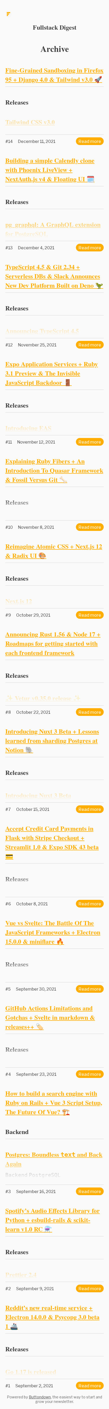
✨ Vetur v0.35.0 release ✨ (43, 698)
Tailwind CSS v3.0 (30, 122)
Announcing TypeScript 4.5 (42, 330)
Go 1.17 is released (30, 1371)
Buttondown (40, 1397)
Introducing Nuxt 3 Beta (38, 795)
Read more (90, 141)
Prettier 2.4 (21, 1274)
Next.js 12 (18, 601)
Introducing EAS (28, 427)
